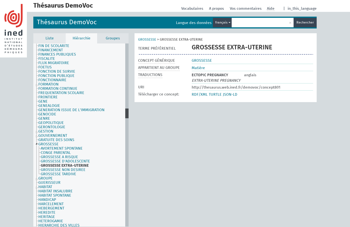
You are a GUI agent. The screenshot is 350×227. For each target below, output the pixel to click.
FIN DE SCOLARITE (53, 46)
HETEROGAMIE (50, 221)
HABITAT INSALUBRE (55, 191)
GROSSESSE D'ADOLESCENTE (65, 161)
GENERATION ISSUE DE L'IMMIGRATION (71, 110)
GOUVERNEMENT (52, 135)
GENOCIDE (47, 114)
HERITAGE (46, 217)
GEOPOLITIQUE (51, 123)
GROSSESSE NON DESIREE (63, 170)
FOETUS (45, 67)
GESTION (45, 131)
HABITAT (45, 187)
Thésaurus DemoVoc (67, 22)
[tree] (81, 135)
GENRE (44, 118)
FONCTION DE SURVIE (56, 71)
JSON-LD (230, 94)
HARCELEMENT (51, 204)
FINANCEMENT (50, 50)
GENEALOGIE (49, 106)
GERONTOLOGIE (51, 127)
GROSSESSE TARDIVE (58, 174)
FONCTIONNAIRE (52, 80)
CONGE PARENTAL (56, 153)
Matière (198, 68)
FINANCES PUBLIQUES (57, 54)
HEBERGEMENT (51, 208)
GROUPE (45, 178)
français (222, 22)
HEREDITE (46, 212)
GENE (43, 101)
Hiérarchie (81, 38)
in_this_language (302, 8)
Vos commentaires (246, 8)
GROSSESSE (48, 144)
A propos (217, 8)
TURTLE (215, 94)
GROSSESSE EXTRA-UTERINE (65, 165)
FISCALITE (46, 59)
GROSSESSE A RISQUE (59, 157)
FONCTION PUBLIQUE (56, 76)
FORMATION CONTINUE (57, 88)
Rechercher (305, 22)
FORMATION (48, 84)
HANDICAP (47, 200)
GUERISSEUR (49, 182)
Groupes (113, 38)
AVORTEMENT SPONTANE (62, 148)
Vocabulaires (192, 8)
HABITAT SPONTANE (54, 195)
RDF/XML (200, 94)
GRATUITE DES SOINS (56, 140)
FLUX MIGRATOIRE (53, 63)
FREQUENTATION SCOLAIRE (61, 93)
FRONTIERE (48, 97)
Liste (49, 38)
